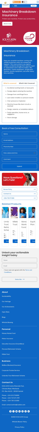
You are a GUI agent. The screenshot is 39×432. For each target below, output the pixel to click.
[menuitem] (19, 296)
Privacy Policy (19, 427)
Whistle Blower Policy (19, 421)
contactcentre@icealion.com (15, 404)
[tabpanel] (19, 104)
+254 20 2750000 (13, 395)
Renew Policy (8, 189)
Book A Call (7, 24)
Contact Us (7, 194)
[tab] (10, 83)
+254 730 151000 (13, 400)
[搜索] (34, 6)
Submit (19, 166)
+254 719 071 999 (9, 198)
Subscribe (18, 279)
